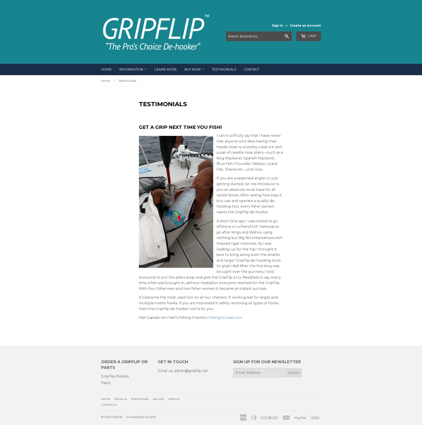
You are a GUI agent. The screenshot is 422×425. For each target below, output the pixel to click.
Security (158, 399)
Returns (174, 399)
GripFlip (117, 417)
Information (131, 69)
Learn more (165, 69)
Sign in (277, 25)
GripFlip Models (115, 376)
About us (120, 399)
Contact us (108, 404)
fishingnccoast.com (225, 318)
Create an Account (305, 25)
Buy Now (193, 69)
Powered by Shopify (141, 417)
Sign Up (293, 372)
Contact (251, 69)
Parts (105, 383)
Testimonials (224, 69)
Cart (311, 36)
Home (106, 69)
